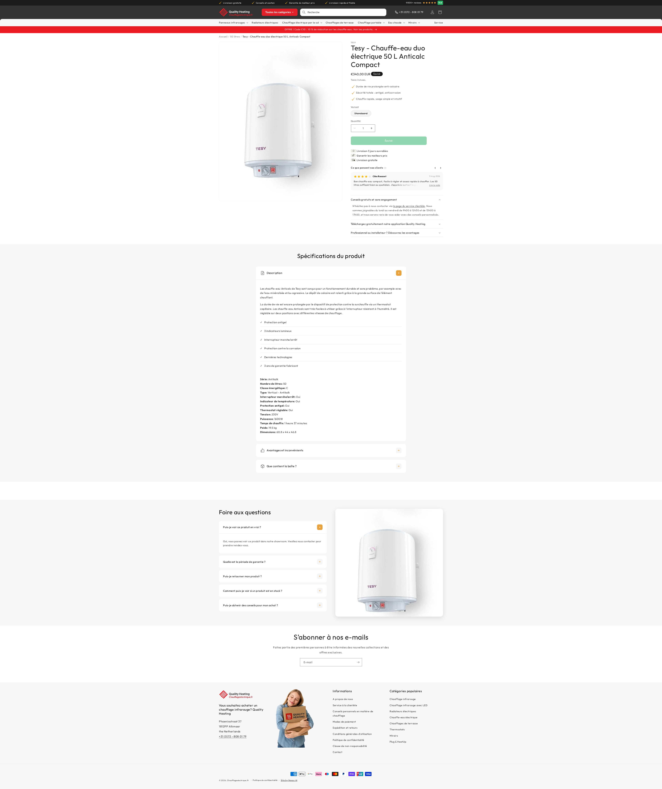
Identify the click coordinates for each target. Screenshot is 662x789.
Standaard (362, 114)
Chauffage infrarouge (403, 699)
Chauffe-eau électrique (403, 717)
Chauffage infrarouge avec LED (408, 705)
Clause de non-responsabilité (350, 746)
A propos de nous (343, 699)
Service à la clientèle (345, 705)
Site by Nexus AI (289, 780)
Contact (337, 752)
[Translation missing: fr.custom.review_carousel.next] (440, 167)
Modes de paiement (344, 721)
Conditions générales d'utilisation (352, 734)
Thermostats (397, 729)
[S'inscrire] (358, 662)
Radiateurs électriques (403, 711)
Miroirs (394, 735)
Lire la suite (434, 185)
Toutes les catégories (278, 12)
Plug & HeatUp (398, 741)
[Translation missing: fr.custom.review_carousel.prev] (435, 167)
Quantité (355, 121)
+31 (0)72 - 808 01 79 (233, 736)
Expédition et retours (345, 727)
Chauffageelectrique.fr (238, 780)
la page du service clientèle (409, 206)
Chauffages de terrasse (404, 723)
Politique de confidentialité (348, 740)
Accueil (223, 36)
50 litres (235, 36)
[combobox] (345, 12)
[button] (440, 12)
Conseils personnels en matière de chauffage (353, 713)
